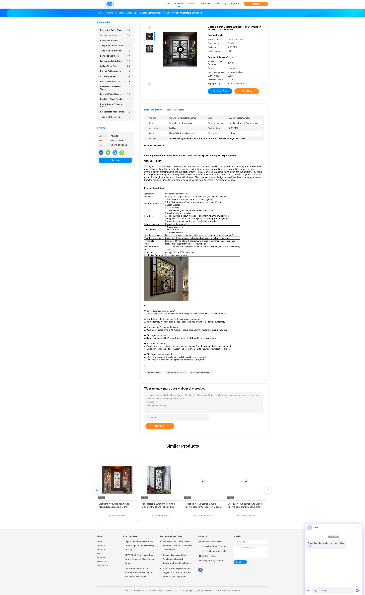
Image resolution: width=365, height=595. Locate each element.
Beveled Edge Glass (115, 56)
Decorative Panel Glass (115, 30)
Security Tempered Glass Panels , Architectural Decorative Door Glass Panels (177, 559)
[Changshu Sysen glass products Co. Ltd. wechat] (108, 152)
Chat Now (256, 4)
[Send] (358, 590)
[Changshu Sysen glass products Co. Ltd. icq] (121, 152)
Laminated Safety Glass (115, 61)
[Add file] (309, 590)
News (99, 554)
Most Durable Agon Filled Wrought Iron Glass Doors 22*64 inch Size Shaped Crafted (160, 506)
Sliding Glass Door (115, 66)
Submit (159, 426)
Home (99, 542)
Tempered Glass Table (115, 117)
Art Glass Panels (115, 76)
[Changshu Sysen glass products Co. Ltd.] (109, 4)
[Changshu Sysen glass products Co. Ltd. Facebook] (200, 569)
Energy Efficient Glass (115, 94)
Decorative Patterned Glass (115, 88)
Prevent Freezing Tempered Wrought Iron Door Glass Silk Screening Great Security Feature (245, 506)
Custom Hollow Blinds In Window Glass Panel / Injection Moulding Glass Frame (139, 572)
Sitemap (101, 558)
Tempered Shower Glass (115, 45)
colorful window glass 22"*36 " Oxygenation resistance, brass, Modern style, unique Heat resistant (177, 572)
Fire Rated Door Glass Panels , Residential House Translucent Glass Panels (177, 546)
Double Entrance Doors (200, 373)
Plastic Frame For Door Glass (115, 105)
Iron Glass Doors (153, 373)
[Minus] (358, 527)
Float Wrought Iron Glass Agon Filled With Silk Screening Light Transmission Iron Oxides (201, 506)
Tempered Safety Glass (115, 51)
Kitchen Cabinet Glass (115, 71)
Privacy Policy (103, 565)
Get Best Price (220, 91)
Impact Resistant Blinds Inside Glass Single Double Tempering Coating (139, 546)
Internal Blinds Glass (115, 81)
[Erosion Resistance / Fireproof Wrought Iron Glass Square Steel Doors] (180, 49)
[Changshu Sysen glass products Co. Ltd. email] (101, 152)
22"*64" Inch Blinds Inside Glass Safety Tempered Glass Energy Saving (140, 559)
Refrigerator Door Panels (115, 112)
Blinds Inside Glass (115, 40)
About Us (101, 550)
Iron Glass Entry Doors (175, 373)
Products (101, 546)
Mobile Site (102, 561)
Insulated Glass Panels (115, 99)
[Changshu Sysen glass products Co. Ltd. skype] (114, 152)
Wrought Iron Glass (115, 35)
